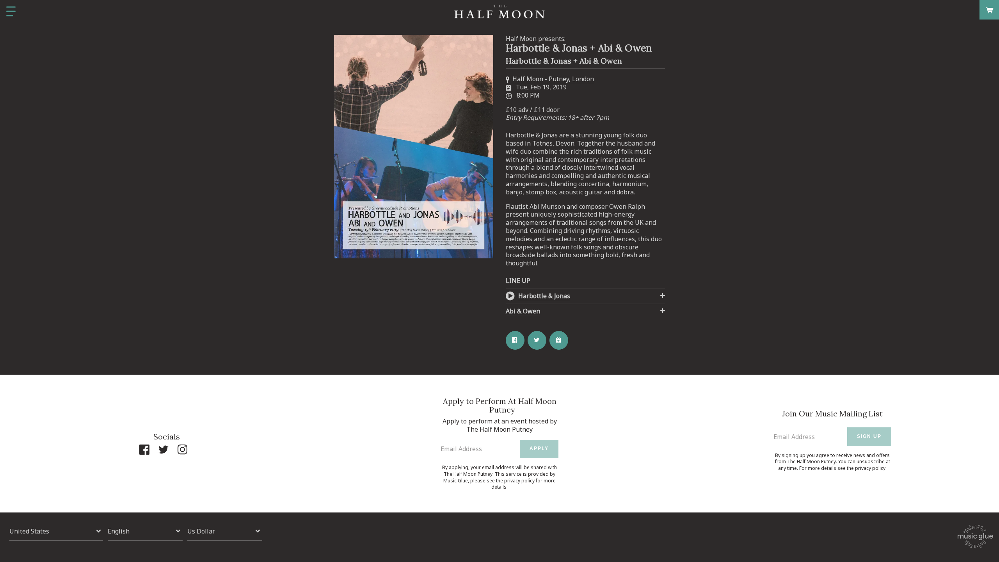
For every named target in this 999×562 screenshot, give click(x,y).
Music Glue (455, 480)
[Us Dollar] (224, 531)
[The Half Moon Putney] (499, 12)
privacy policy (519, 480)
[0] (989, 9)
